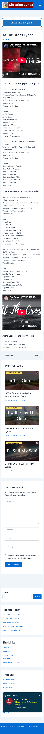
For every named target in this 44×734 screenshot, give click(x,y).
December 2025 (8, 680)
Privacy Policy (7, 655)
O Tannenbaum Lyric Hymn (12, 626)
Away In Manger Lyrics (11, 630)
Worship (5, 712)
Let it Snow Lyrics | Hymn (12, 622)
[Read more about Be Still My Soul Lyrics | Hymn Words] (22, 451)
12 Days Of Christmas (10, 619)
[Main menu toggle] (39, 4)
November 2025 (8, 683)
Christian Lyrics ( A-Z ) (22, 22)
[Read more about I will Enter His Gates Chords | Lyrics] (22, 416)
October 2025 (7, 687)
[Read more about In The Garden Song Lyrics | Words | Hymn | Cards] (22, 380)
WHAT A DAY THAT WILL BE (13, 615)
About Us (6, 647)
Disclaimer (6, 659)
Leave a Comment (11, 400)
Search (5, 592)
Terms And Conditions (11, 662)
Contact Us (6, 651)
